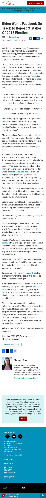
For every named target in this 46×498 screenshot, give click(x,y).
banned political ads (19, 172)
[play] (3, 495)
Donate (23, 418)
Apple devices (9, 476)
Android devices (9, 478)
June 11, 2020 (34, 113)
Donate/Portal (36, 3)
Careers (7, 471)
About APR (8, 467)
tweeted (34, 76)
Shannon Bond (14, 37)
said (31, 273)
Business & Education (11, 344)
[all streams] (43, 495)
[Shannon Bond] (7, 363)
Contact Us (8, 469)
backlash (6, 243)
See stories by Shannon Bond (26, 378)
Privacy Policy (8, 459)
